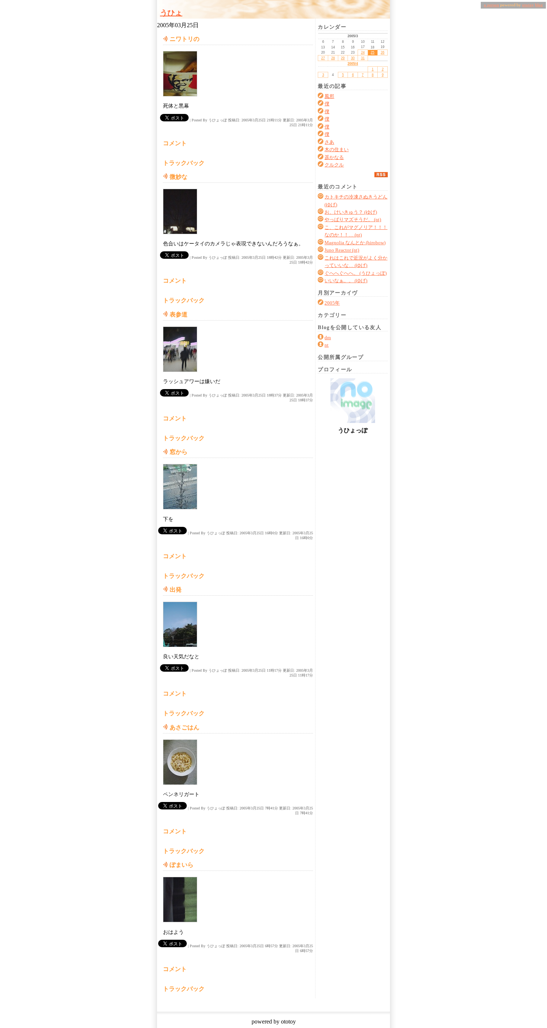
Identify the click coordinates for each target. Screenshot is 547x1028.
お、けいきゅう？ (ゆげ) (350, 212)
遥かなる (334, 157)
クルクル (334, 165)
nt (326, 345)
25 (372, 52)
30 (353, 58)
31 (363, 58)
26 (382, 52)
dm (327, 337)
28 (333, 58)
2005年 (332, 303)
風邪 (329, 96)
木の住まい (336, 149)
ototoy (528, 5)
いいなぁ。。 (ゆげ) (345, 280)
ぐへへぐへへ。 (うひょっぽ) (355, 273)
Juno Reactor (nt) (341, 250)
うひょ (171, 13)
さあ (329, 142)
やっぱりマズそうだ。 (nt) (352, 219)
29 (343, 58)
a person (491, 5)
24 (363, 52)
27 (323, 58)
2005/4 (353, 64)
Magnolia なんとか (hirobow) (355, 242)
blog (539, 5)
